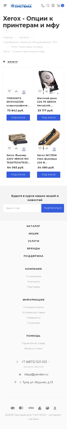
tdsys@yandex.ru (36, 374)
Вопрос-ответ (34, 348)
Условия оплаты (33, 307)
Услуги (33, 240)
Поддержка (33, 255)
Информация (33, 299)
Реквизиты (33, 317)
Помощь (33, 335)
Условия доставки (33, 312)
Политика (33, 322)
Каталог (34, 226)
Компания (33, 268)
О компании (33, 276)
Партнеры (33, 286)
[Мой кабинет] (53, 6)
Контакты (34, 281)
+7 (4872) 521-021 (34, 361)
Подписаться (53, 208)
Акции (33, 233)
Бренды (33, 248)
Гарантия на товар (33, 343)
